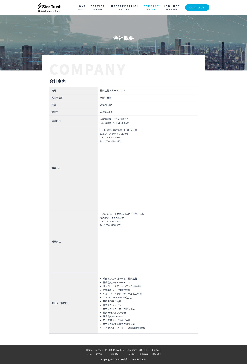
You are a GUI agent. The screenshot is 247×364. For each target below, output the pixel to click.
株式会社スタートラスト (49, 11)
